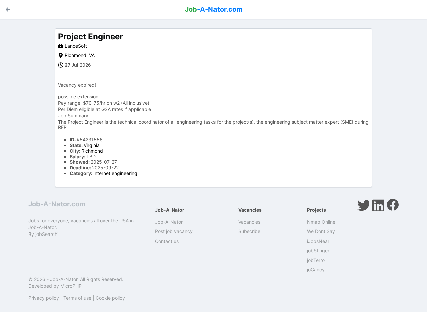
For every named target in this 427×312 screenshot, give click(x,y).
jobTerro (316, 260)
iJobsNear (318, 241)
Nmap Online (321, 222)
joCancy (316, 269)
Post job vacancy (174, 231)
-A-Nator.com (213, 9)
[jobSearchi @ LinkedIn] (378, 205)
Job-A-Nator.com (56, 204)
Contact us (167, 241)
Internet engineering (115, 173)
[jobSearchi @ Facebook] (393, 205)
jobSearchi (46, 234)
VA (92, 55)
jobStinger (318, 250)
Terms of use (77, 298)
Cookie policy (110, 298)
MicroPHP (71, 286)
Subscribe (249, 231)
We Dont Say (321, 231)
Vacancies (249, 222)
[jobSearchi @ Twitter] (363, 205)
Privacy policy (43, 298)
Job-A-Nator (169, 222)
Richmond (75, 55)
